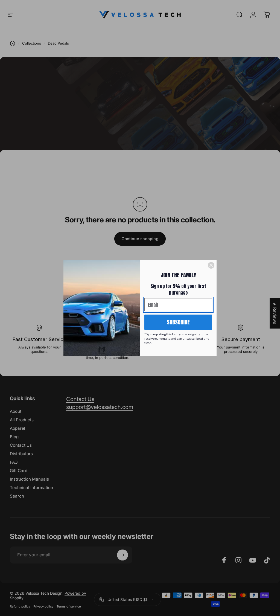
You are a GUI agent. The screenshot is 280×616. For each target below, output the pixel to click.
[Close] (211, 265)
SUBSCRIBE (178, 322)
